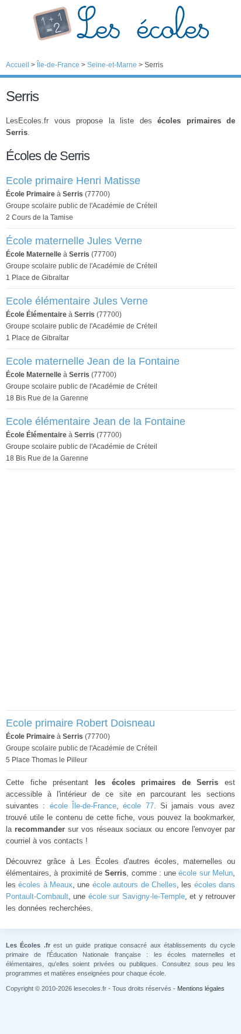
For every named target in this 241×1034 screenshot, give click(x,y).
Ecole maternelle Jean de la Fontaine (93, 361)
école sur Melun (205, 873)
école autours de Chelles (134, 884)
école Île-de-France (83, 805)
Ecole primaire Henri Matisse (73, 180)
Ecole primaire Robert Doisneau (80, 723)
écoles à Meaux (45, 884)
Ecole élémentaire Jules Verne (77, 301)
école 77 (138, 805)
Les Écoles (120, 23)
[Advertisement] (120, 589)
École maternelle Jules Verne (74, 241)
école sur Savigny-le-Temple (136, 896)
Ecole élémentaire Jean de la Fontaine (95, 421)
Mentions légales (201, 988)
